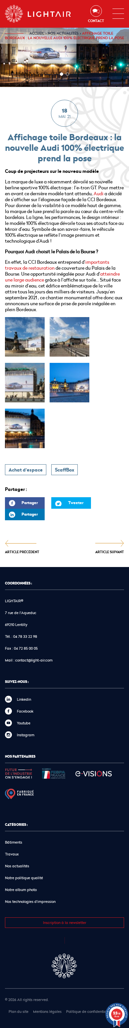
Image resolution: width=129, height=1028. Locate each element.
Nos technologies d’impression (30, 901)
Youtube (23, 722)
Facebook (25, 711)
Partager (21, 504)
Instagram (25, 734)
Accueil (36, 33)
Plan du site (18, 1011)
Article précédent (22, 552)
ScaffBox (64, 470)
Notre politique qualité (24, 877)
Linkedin (24, 699)
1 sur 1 (61, 74)
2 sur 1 (67, 74)
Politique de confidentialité (89, 1011)
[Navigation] (118, 14)
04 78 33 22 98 (25, 636)
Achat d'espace (26, 470)
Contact (96, 20)
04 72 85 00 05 (26, 648)
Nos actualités (63, 33)
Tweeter (75, 502)
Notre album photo (21, 889)
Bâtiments (13, 842)
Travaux (12, 854)
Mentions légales (47, 1011)
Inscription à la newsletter (64, 922)
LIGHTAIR (43, 14)
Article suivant (109, 552)
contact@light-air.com (34, 660)
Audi (99, 193)
